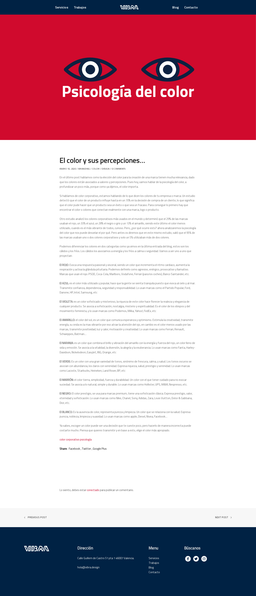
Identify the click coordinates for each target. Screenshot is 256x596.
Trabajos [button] (80, 7)
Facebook (74, 448)
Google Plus (100, 448)
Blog (151, 567)
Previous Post (37, 517)
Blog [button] (175, 7)
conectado (93, 490)
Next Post (222, 517)
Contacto (154, 572)
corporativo (72, 439)
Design (105, 169)
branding (84, 169)
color (96, 169)
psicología (86, 439)
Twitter (86, 448)
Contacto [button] (191, 7)
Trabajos (154, 562)
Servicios (154, 558)
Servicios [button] (61, 7)
